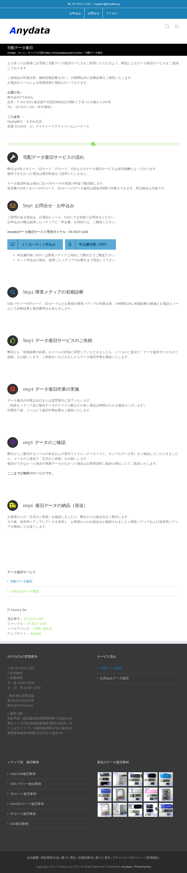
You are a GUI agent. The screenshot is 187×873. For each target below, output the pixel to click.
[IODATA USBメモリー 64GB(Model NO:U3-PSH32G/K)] (104, 779)
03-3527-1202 (33, 619)
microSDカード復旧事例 (27, 804)
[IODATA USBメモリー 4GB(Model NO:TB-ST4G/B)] (104, 794)
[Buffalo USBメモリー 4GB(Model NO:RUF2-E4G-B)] (166, 810)
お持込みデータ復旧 (24, 591)
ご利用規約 (151, 857)
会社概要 (33, 857)
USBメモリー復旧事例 (25, 784)
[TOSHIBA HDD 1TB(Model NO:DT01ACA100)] (119, 794)
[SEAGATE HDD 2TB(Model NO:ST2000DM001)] (166, 794)
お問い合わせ (42, 628)
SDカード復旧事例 (23, 794)
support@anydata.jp (107, 4)
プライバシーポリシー (127, 857)
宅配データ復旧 (21, 581)
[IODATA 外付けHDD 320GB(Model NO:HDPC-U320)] (119, 779)
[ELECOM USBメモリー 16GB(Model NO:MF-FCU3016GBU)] (150, 779)
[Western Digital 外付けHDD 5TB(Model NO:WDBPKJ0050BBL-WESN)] (119, 810)
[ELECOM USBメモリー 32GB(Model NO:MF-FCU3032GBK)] (135, 810)
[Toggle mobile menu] (177, 26)
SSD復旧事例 (19, 824)
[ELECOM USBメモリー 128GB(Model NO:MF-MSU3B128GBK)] (135, 779)
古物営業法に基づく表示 (94, 857)
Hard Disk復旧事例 (23, 774)
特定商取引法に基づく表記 (58, 857)
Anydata (35, 633)
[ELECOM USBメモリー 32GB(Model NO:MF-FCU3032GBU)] (166, 779)
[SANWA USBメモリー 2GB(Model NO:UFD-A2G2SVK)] (135, 794)
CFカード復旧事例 (23, 814)
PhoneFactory (142, 866)
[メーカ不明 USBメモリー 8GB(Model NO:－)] (150, 794)
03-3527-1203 (36, 624)
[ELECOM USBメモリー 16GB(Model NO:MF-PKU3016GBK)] (150, 810)
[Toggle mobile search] (167, 26)
